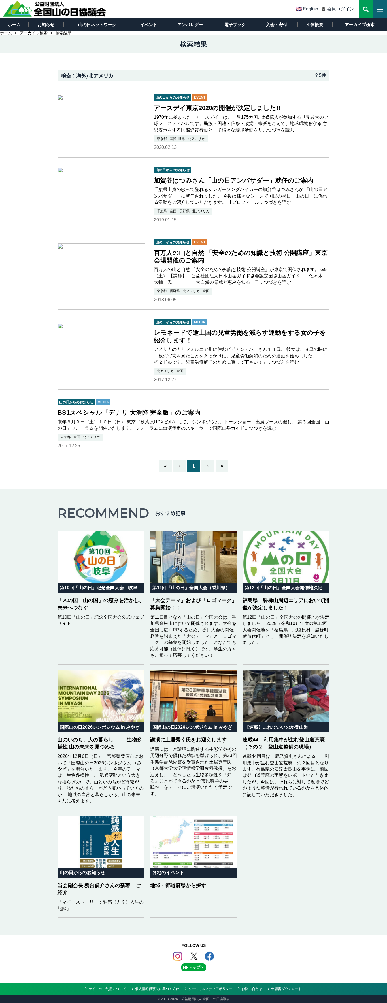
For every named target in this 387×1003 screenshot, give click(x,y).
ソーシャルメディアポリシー (210, 989)
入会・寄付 (276, 24)
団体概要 (314, 24)
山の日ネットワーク (97, 24)
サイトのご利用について (107, 989)
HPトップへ (193, 967)
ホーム (14, 24)
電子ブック (235, 24)
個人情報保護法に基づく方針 (157, 989)
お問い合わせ (252, 989)
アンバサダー (190, 24)
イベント (148, 24)
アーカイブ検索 (360, 24)
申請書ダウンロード (286, 989)
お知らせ (45, 24)
